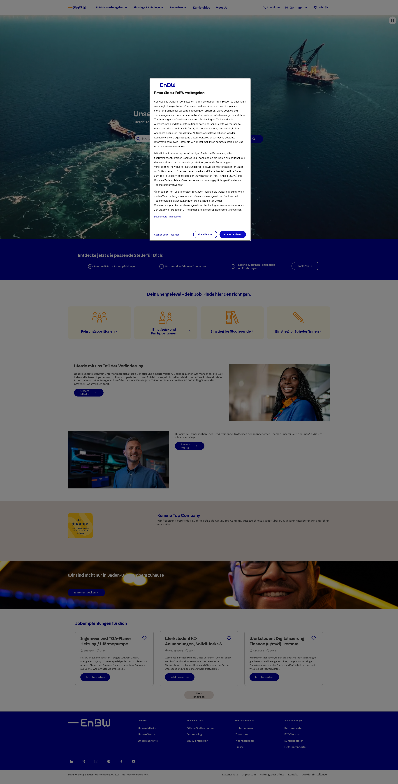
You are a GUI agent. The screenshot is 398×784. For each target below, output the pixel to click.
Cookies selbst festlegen (166, 234)
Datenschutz (160, 216)
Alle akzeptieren (232, 234)
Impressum (175, 216)
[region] (200, 159)
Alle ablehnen (205, 234)
